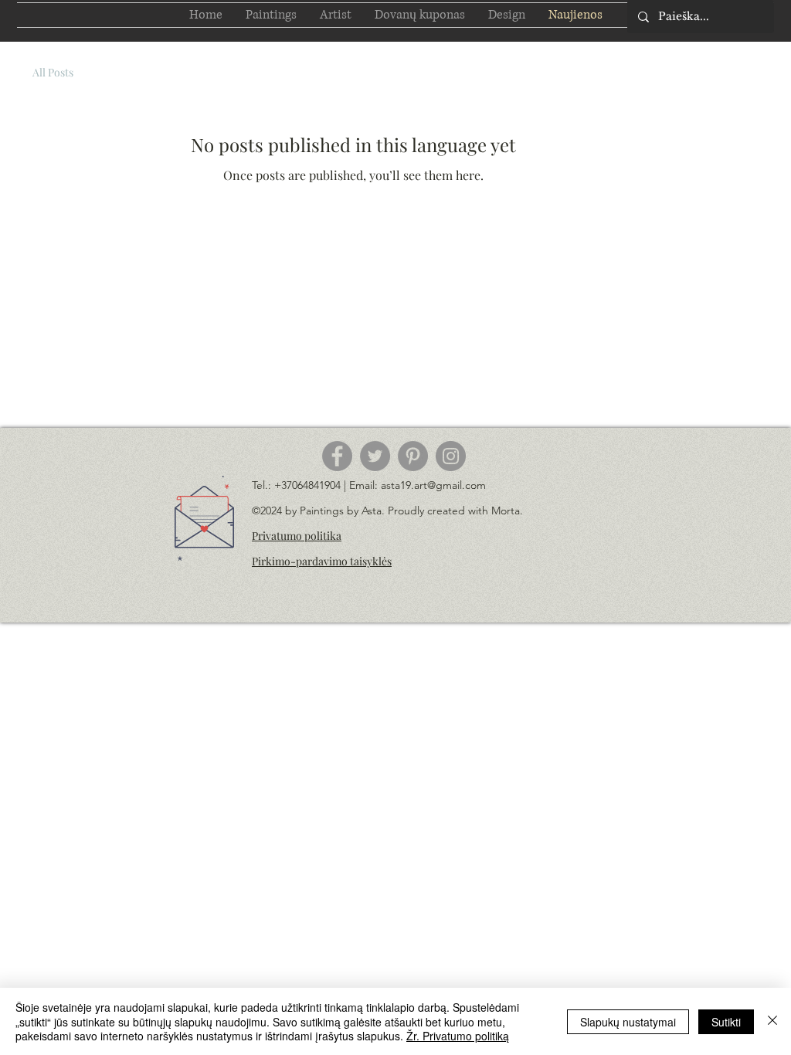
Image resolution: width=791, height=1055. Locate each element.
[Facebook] (337, 456)
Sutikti (726, 1022)
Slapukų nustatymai (628, 1022)
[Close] (772, 1021)
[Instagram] (451, 456)
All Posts (52, 72)
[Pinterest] (413, 456)
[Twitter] (375, 456)
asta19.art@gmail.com (433, 485)
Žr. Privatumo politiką (457, 1035)
